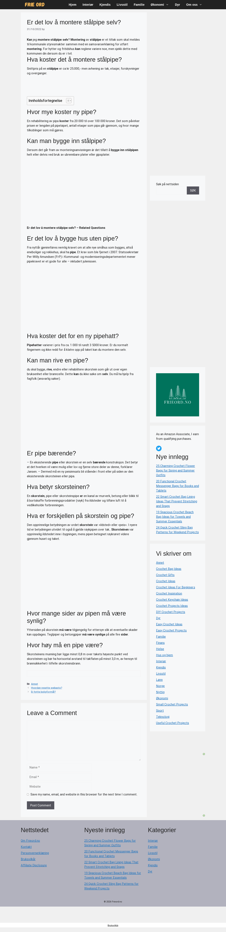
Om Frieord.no (30, 840)
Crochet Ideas (165, 581)
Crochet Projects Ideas (172, 606)
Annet (34, 683)
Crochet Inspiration (169, 593)
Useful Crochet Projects (172, 723)
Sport (160, 710)
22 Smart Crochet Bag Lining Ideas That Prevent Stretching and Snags (176, 501)
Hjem (72, 4)
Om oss (192, 4)
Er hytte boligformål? (43, 691)
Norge (160, 686)
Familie (139, 4)
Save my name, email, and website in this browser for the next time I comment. (83, 794)
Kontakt (26, 847)
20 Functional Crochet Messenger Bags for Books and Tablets (177, 485)
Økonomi (157, 4)
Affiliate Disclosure (34, 865)
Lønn (159, 680)
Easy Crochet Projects (171, 630)
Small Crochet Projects (172, 704)
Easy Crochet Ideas (169, 624)
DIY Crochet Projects (170, 612)
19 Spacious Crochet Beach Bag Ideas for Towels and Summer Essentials (175, 516)
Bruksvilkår (28, 859)
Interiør (88, 4)
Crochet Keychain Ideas (172, 599)
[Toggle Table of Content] (67, 100)
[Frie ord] (35, 4)
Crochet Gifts (165, 575)
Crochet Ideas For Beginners (175, 587)
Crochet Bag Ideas (168, 569)
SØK (193, 190)
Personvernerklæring (35, 853)
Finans (160, 643)
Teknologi (162, 717)
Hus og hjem (164, 655)
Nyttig (160, 692)
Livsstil (122, 4)
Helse (160, 649)
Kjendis (105, 4)
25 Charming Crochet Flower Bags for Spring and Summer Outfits (175, 470)
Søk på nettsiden (167, 184)
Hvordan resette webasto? (46, 687)
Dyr (177, 4)
